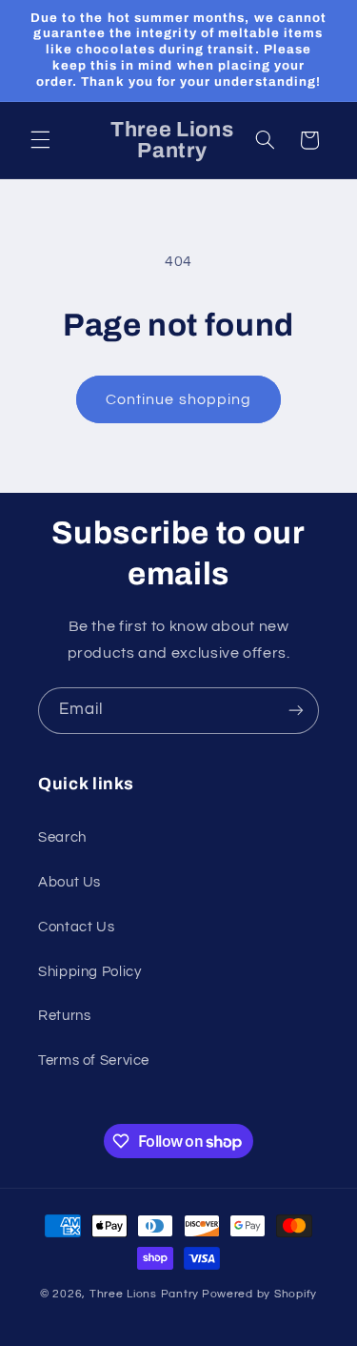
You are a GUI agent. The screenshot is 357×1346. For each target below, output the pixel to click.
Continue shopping (178, 399)
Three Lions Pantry (144, 1294)
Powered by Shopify (259, 1294)
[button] (40, 140)
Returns (64, 1016)
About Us (69, 882)
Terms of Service (93, 1060)
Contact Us (76, 927)
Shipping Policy (89, 972)
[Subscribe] (296, 710)
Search (62, 837)
